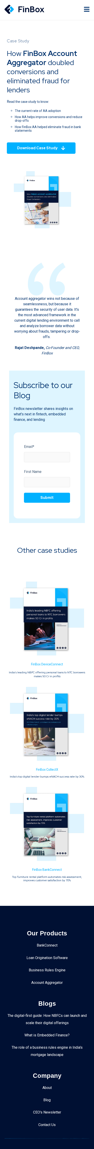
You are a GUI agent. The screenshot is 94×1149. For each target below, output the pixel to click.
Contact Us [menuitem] (47, 1125)
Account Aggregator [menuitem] (47, 982)
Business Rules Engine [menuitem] (47, 970)
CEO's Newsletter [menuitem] (47, 1112)
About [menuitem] (47, 1088)
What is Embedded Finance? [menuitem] (47, 1035)
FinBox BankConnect (47, 869)
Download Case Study (37, 148)
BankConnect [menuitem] (47, 945)
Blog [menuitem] (47, 1100)
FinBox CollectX (47, 769)
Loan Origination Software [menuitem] (47, 958)
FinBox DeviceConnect (47, 664)
